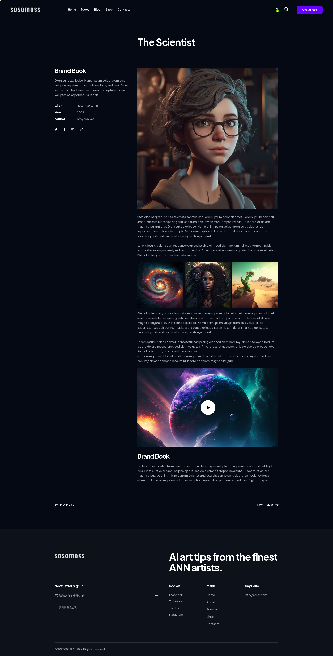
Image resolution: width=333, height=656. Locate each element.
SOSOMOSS (62, 649)
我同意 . (68, 607)
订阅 (155, 595)
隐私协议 (72, 607)
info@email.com (256, 595)
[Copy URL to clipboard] (81, 129)
